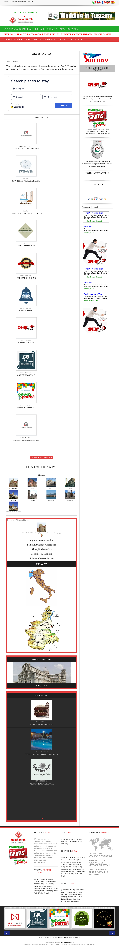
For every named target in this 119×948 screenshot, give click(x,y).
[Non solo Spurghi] (26, 230)
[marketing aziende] (26, 133)
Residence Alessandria (41, 553)
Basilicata (44, 879)
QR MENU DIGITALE (26, 375)
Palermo (64, 841)
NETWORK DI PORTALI (99, 865)
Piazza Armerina (58, 937)
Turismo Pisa (77, 862)
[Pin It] (100, 199)
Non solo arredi (74, 901)
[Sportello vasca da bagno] (26, 166)
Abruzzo (37, 879)
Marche (49, 886)
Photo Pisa (68, 862)
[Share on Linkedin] (97, 199)
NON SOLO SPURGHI (26, 246)
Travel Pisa (64, 864)
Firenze (73, 839)
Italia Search (77, 937)
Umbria (55, 891)
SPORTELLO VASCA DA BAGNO (26, 181)
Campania (37, 881)
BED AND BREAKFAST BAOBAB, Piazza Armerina (42, 754)
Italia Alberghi (69, 894)
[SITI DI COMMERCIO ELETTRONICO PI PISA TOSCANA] (59, 918)
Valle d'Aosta (38, 893)
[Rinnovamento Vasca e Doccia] (26, 198)
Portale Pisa (73, 860)
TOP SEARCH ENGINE (26, 278)
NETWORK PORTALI (26, 407)
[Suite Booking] (26, 295)
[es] (113, 2)
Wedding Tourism (71, 892)
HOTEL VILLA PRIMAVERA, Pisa (42, 784)
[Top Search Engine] (26, 263)
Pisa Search (73, 864)
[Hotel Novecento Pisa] (41, 799)
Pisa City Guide (71, 857)
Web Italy (78, 894)
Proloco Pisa (81, 857)
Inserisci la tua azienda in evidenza (26, 149)
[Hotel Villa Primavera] (41, 769)
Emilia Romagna (46, 881)
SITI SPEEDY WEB (26, 343)
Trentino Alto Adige (46, 891)
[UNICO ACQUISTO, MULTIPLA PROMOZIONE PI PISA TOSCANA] (37, 918)
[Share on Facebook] (89, 199)
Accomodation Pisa (78, 869)
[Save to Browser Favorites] (105, 199)
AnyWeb (41, 937)
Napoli (75, 841)
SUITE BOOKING (26, 310)
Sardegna (49, 888)
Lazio (45, 884)
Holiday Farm (74, 890)
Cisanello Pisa (68, 874)
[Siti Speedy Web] (26, 327)
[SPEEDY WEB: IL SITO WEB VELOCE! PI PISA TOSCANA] (104, 918)
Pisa (63, 839)
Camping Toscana (67, 897)
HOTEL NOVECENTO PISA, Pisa (41, 814)
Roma (68, 839)
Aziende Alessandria (39, 558)
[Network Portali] (26, 392)
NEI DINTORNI (77, 39)
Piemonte (41, 475)
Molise (44, 886)
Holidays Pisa (65, 871)
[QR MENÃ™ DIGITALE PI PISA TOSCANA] (15, 918)
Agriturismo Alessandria (41, 540)
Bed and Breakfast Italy (68, 899)
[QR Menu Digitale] (26, 360)
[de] (108, 2)
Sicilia (55, 888)
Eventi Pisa (64, 860)
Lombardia (37, 886)
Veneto (46, 893)
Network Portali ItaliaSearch (22, 2)
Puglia (43, 888)
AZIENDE (63, 39)
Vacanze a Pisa (76, 871)
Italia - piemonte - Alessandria (40, 39)
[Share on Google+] (94, 199)
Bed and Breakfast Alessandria (41, 544)
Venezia (79, 839)
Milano (70, 841)
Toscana (36, 891)
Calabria (50, 879)
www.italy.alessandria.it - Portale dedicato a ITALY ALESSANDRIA (41, 29)
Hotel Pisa (68, 867)
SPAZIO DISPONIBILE (26, 146)
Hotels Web (65, 890)
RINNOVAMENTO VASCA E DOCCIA (26, 213)
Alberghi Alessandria (42, 549)
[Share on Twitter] (102, 199)
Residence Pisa (66, 869)
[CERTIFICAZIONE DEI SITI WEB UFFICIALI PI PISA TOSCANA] (82, 918)
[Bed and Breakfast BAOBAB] (41, 739)
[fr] (103, 2)
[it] (94, 2)
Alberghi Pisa (77, 867)
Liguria (50, 884)
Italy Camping (78, 897)
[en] (99, 2)
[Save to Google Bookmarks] (92, 199)
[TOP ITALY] (41, 712)
